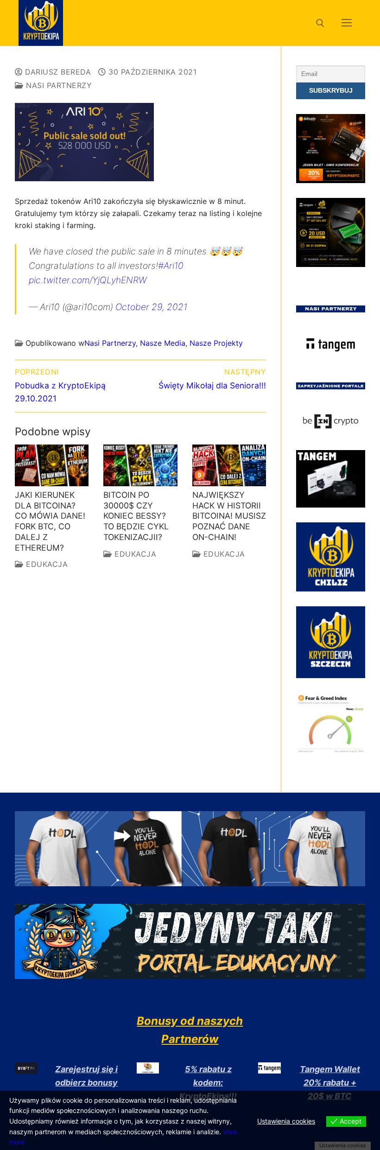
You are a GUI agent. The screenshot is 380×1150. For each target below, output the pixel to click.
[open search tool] (320, 23)
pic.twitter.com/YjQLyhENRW (87, 280)
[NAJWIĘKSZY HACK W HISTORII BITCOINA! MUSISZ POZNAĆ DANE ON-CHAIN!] (229, 465)
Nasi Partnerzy (58, 85)
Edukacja (46, 564)
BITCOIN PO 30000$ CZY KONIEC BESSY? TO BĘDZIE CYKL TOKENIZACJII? (136, 516)
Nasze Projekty (216, 343)
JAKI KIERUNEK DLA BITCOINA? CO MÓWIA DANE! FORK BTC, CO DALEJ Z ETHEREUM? (50, 521)
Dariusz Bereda (57, 71)
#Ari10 (171, 265)
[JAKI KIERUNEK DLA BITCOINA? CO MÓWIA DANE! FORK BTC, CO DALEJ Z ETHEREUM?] (52, 465)
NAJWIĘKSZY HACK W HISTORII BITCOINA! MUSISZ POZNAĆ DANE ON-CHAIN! (229, 516)
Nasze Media (162, 343)
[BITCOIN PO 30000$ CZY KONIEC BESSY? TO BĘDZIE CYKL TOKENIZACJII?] (140, 465)
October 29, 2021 (151, 306)
